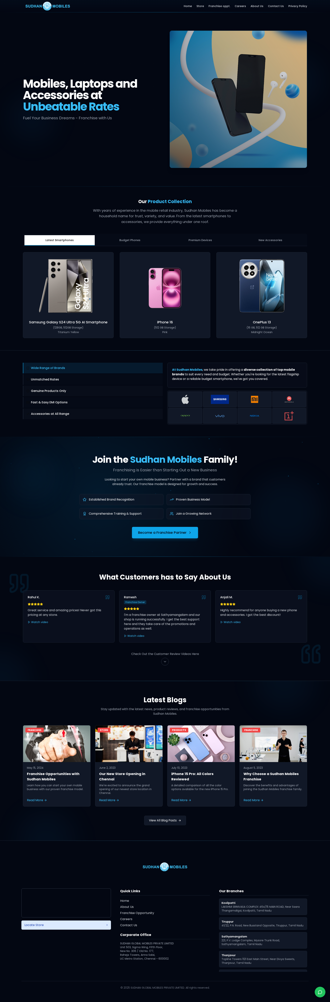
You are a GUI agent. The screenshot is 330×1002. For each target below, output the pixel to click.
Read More (35, 800)
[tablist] (165, 239)
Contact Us (276, 6)
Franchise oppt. (219, 6)
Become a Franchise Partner (162, 532)
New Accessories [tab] (270, 240)
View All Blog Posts (163, 820)
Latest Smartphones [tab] (59, 240)
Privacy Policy (297, 6)
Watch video (39, 622)
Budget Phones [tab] (129, 240)
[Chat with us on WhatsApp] (320, 992)
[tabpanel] (165, 295)
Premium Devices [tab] (200, 240)
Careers (240, 6)
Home (188, 6)
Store (200, 6)
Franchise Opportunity (137, 913)
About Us (257, 6)
